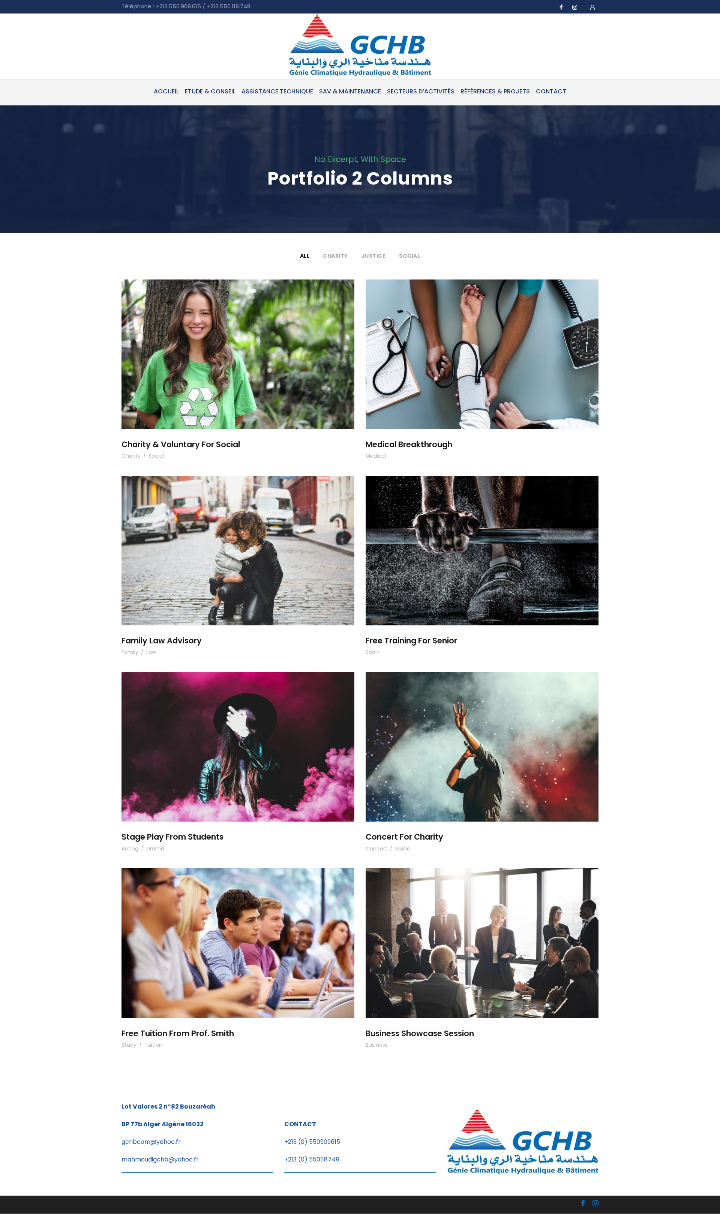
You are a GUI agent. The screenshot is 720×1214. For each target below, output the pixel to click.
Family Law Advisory (238, 540)
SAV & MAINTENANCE (350, 91)
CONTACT (551, 91)
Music (402, 848)
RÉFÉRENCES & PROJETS (495, 91)
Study (129, 1045)
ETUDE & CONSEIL (210, 91)
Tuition (153, 1045)
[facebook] (561, 7)
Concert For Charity (482, 736)
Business (377, 1045)
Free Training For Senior (482, 540)
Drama (155, 848)
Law (151, 652)
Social (409, 256)
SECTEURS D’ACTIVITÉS (420, 91)
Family (130, 652)
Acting (130, 848)
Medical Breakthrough (482, 344)
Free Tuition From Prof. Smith (238, 933)
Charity (335, 256)
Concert (376, 848)
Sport (373, 652)
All (305, 256)
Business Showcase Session (482, 933)
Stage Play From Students (238, 736)
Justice (374, 256)
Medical (376, 456)
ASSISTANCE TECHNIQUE (277, 91)
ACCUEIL (166, 91)
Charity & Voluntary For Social (238, 344)
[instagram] (574, 7)
